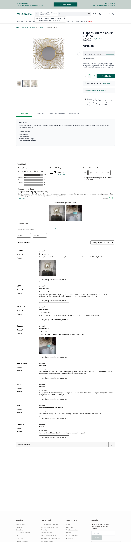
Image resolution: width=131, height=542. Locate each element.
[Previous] (18, 53)
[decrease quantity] (89, 77)
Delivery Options (46, 533)
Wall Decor (33, 27)
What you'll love (88, 59)
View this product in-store (95, 90)
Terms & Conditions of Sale (49, 527)
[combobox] (74, 14)
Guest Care (19, 530)
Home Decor (24, 27)
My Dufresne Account (23, 533)
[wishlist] (109, 14)
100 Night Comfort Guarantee (50, 538)
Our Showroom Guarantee (49, 524)
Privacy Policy (20, 538)
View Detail (106, 83)
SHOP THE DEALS (65, 4)
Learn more (110, 54)
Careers (68, 533)
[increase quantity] (89, 75)
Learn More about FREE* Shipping (104, 5)
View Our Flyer (20, 524)
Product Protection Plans (49, 535)
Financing (44, 530)
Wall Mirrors (40, 27)
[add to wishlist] (94, 76)
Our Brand (69, 527)
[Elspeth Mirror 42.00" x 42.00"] (49, 53)
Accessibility (70, 538)
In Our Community (72, 535)
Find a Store (19, 527)
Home (17, 27)
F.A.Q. (18, 535)
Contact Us (69, 524)
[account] (105, 14)
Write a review (103, 39)
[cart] (113, 13)
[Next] (78, 53)
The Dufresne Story (72, 530)
